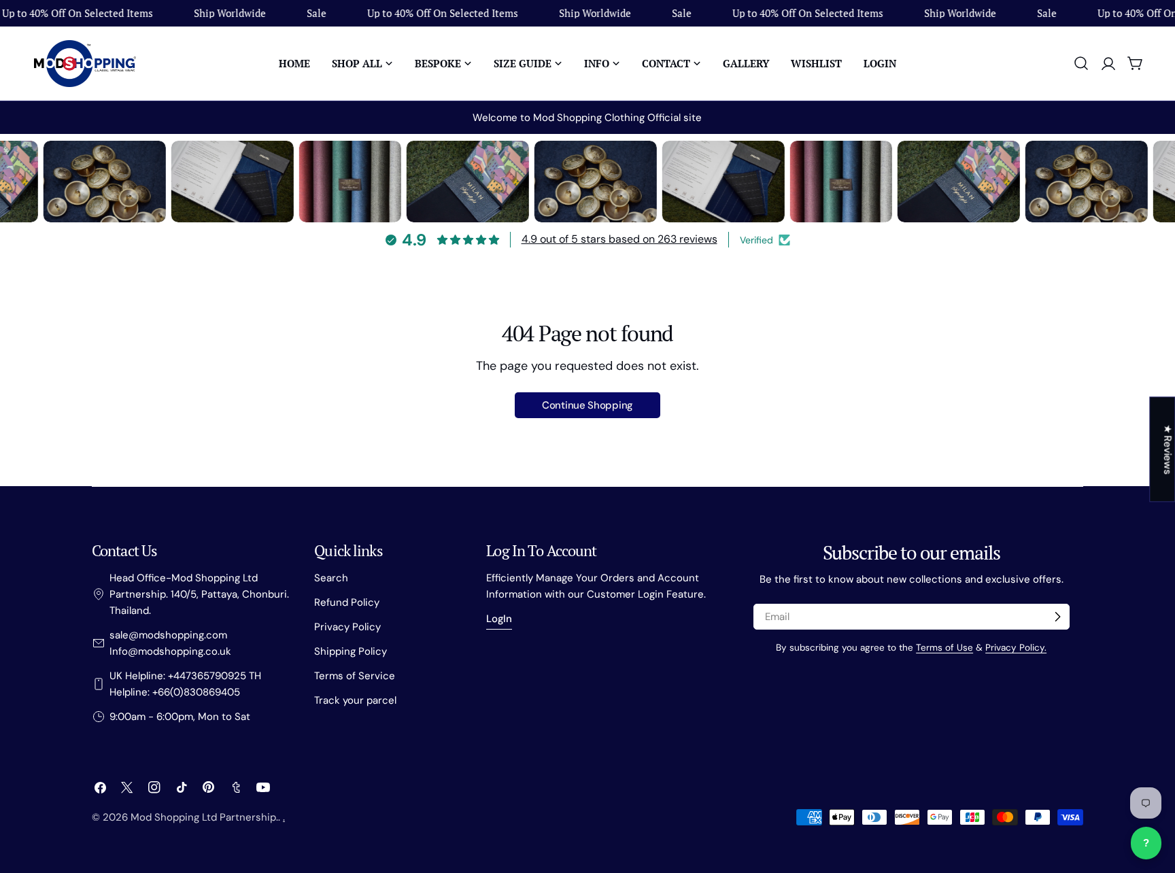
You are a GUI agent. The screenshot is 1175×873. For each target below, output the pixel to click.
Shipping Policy (350, 651)
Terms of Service (354, 676)
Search (331, 578)
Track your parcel (355, 700)
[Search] (1081, 63)
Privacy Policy (347, 627)
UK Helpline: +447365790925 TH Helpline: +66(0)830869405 (185, 684)
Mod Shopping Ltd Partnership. (204, 817)
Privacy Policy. (1015, 647)
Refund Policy (346, 602)
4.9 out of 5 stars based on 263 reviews (619, 239)
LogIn (499, 619)
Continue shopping (587, 405)
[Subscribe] (1057, 617)
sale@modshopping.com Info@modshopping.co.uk (170, 643)
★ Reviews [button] (1167, 449)
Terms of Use (944, 647)
